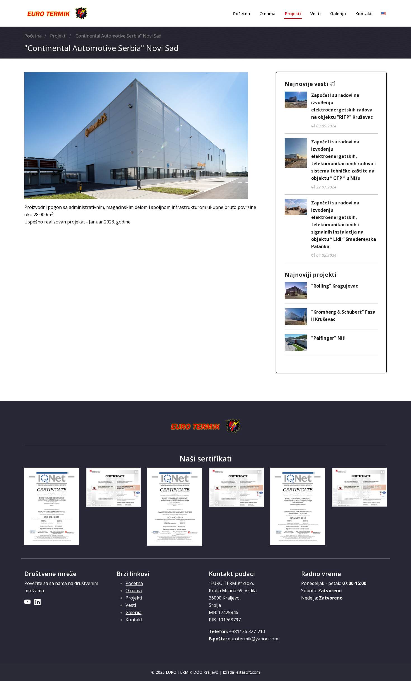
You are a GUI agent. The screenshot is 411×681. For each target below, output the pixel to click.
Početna (241, 13)
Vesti (315, 13)
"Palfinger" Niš (328, 338)
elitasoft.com (248, 672)
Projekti (293, 13)
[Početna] (57, 13)
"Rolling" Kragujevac (334, 286)
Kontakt (363, 13)
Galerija (338, 13)
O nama (267, 13)
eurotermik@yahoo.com (253, 639)
